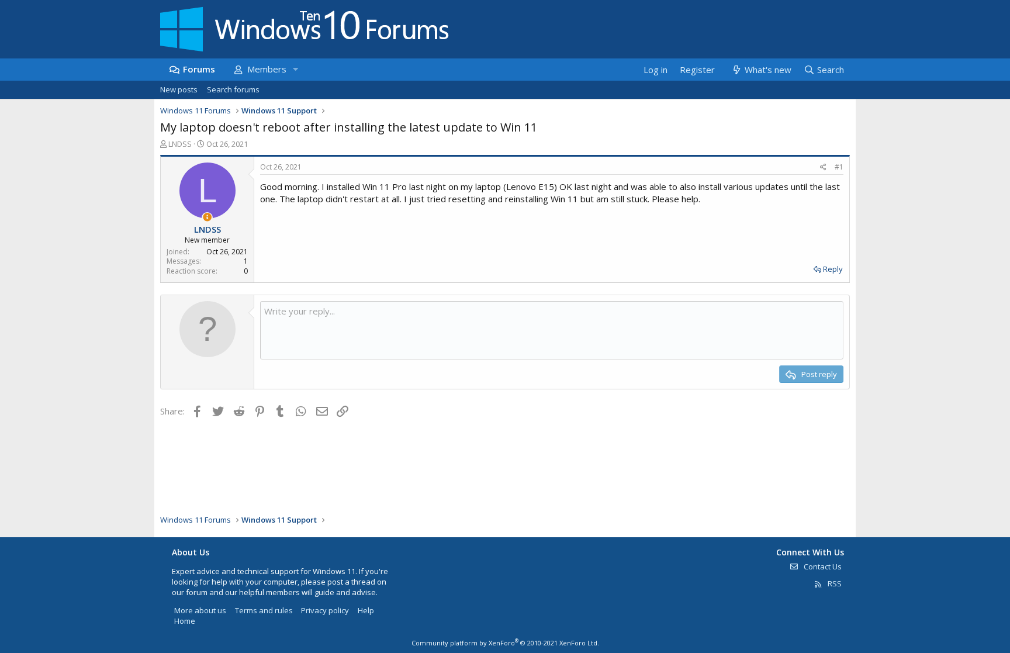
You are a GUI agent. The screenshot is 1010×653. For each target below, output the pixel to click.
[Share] (823, 167)
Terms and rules (264, 610)
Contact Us (822, 566)
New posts (179, 89)
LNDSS (180, 144)
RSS (834, 583)
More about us (200, 610)
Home (184, 621)
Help (366, 610)
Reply (833, 269)
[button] (295, 69)
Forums (199, 69)
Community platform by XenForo (505, 642)
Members (266, 69)
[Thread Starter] (207, 217)
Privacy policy (325, 610)
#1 (839, 167)
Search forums (233, 89)
